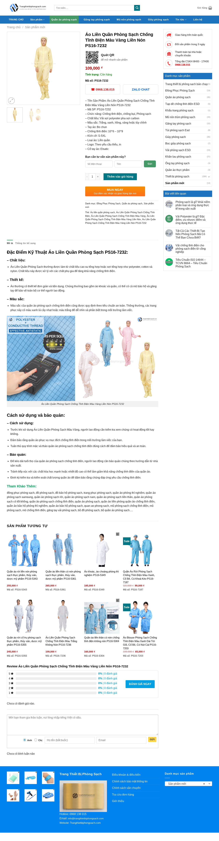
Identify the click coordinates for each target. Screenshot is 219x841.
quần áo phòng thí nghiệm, (129, 492)
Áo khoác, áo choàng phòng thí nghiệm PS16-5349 (101, 573)
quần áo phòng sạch (87, 501)
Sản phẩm (36, 19)
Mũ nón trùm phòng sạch (180, 117)
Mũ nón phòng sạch (129, 19)
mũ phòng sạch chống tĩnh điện (129, 505)
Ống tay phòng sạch (177, 163)
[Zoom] (11, 100)
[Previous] (13, 68)
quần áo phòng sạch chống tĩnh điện (51, 501)
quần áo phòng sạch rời (48, 497)
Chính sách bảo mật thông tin (129, 781)
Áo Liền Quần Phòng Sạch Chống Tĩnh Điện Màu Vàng (118, 216)
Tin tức (180, 19)
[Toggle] (209, 176)
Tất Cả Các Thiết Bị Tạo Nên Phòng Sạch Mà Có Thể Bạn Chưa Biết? (190, 234)
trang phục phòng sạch (97, 492)
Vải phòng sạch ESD (178, 150)
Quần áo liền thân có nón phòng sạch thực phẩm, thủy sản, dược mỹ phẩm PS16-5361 (63, 575)
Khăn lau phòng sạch (178, 156)
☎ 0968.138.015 (102, 89)
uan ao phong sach (97, 505)
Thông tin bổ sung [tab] (25, 243)
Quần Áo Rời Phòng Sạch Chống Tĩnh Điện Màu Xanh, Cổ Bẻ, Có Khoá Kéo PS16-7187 (139, 577)
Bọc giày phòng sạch (178, 143)
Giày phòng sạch (158, 19)
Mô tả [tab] (10, 243)
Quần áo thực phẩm (177, 170)
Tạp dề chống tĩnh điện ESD (182, 103)
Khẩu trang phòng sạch (179, 110)
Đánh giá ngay (140, 684)
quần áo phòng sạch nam (80, 497)
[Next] (74, 68)
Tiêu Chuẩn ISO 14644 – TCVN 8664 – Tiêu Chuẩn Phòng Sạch (191, 263)
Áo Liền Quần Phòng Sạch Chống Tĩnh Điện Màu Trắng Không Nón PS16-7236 (61, 641)
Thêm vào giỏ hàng (120, 176)
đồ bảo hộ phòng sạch (68, 492)
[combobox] (188, 783)
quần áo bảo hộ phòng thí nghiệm (27, 505)
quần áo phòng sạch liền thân (115, 497)
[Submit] (137, 8)
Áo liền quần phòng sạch (102, 212)
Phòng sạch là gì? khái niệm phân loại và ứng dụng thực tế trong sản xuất (193, 205)
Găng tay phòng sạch (97, 19)
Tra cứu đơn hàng (123, 794)
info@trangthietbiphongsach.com (86, 818)
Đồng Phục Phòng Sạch (180, 90)
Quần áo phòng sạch (64, 19)
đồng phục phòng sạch (21, 492)
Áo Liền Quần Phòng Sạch (26, 266)
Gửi (150, 163)
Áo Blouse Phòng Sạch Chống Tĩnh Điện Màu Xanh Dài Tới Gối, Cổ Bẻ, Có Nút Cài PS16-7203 (140, 643)
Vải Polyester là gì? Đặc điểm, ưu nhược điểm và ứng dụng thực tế (190, 219)
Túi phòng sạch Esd (177, 130)
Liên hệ (197, 19)
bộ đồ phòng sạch (89, 510)
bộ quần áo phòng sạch (115, 510)
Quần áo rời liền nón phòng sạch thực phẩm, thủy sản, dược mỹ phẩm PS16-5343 (22, 575)
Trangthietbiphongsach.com (85, 822)
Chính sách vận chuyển (126, 787)
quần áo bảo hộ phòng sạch (66, 505)
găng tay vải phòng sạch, (62, 510)
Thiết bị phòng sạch (177, 176)
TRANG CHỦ (16, 19)
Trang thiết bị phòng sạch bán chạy (186, 84)
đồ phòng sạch (45, 492)
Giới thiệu (118, 801)
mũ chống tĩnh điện (34, 510)
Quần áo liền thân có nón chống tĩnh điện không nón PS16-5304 (101, 639)
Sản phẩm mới (35, 27)
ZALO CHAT (141, 89)
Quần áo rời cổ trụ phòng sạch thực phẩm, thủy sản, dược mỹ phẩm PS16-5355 (24, 641)
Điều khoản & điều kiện (126, 774)
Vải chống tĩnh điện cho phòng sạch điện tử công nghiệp (191, 248)
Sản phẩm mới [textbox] (186, 783)
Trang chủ (14, 27)
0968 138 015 (78, 814)
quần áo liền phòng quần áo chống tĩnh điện (127, 501)
